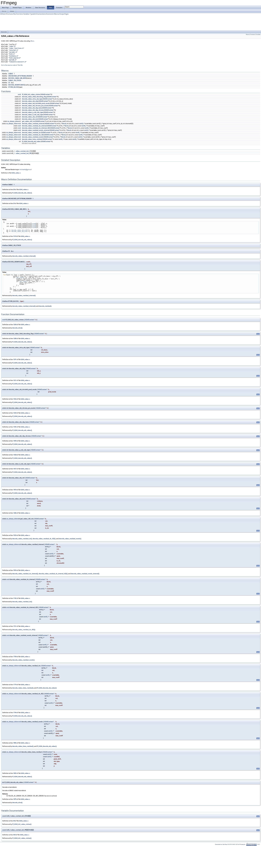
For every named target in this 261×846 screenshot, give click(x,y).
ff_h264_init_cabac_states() (21, 824)
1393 (14, 427)
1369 (14, 413)
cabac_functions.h (16, 48)
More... (33, 41)
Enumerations (41, 14)
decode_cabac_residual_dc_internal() (25, 573)
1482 (14, 513)
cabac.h (12, 46)
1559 (14, 570)
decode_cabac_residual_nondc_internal (35, 130)
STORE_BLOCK (13, 87)
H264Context (45, 94)
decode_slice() (17, 328)
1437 (14, 469)
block (64, 123)
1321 (14, 380)
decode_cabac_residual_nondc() (70, 538)
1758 (14, 656)
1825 (14, 773)
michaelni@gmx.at (25, 169)
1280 (14, 338)
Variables (26, 14)
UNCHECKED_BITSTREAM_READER (20, 76)
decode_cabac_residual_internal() (24, 256)
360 (14, 835)
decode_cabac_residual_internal (33, 123)
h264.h (11, 54)
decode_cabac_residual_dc (31, 132)
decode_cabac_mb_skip (30, 101)
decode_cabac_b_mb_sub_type (32, 114)
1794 (14, 712)
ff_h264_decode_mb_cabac (31, 141)
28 (14, 189)
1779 (14, 684)
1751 (14, 626)
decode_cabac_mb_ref (29, 117)
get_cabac (20, 277)
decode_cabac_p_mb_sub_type (32, 112)
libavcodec (4, 32)
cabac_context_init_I (23, 151)
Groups (61, 14)
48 (14, 821)
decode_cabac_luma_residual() (23, 688)
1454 (14, 490)
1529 (14, 535)
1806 (14, 743)
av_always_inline (13, 121)
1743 (14, 598)
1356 (14, 399)
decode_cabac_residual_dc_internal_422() (53, 573)
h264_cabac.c (16, 173)
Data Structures (7, 14)
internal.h (13, 50)
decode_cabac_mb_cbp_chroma (33, 110)
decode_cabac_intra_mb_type (32, 99)
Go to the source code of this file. (12, 65)
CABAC (10, 73)
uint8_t (81, 123)
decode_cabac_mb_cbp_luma (32, 108)
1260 (14, 324)
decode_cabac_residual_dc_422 (33, 135)
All (1, 14)
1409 (14, 441)
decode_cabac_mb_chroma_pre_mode (35, 105)
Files (14, 14)
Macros (56, 14)
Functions (19, 14)
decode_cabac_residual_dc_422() (44, 538)
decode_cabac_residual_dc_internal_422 (36, 128)
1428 (14, 455)
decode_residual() (45, 306)
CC (9, 82)
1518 (14, 236)
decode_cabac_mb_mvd (30, 119)
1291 (14, 359)
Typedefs (33, 14)
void (19, 94)
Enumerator (50, 14)
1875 (14, 799)
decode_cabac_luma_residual (32, 139)
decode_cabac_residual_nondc (32, 137)
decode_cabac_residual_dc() (22, 538)
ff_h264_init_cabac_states (31, 94)
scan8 (34, 223)
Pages (66, 14)
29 (14, 203)
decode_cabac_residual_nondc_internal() (85, 573)
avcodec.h (13, 52)
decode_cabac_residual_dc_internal (34, 126)
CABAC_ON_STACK (14, 80)
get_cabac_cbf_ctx (28, 121)
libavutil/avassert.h (17, 62)
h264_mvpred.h (14, 58)
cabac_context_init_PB (23, 153)
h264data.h (13, 56)
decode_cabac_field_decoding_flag (34, 96)
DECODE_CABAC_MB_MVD (17, 78)
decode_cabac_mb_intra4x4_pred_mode (35, 103)
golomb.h (12, 60)
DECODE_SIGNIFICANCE (16, 85)
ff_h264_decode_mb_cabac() (22, 193)
